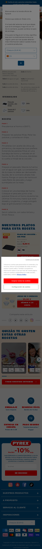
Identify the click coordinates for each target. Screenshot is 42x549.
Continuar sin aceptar (32, 259)
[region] (21, 274)
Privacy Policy (21, 274)
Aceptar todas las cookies (21, 281)
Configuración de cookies (21, 287)
